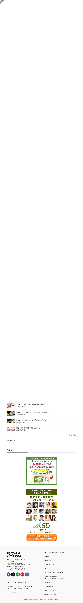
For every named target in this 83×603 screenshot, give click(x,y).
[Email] (18, 575)
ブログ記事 (48, 569)
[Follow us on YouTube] (22, 575)
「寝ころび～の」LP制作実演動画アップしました (32, 404)
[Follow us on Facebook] (9, 575)
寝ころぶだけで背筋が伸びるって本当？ (29, 428)
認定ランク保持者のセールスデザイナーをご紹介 (53, 578)
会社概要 (47, 583)
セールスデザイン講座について (54, 553)
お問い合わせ (48, 586)
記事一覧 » (72, 435)
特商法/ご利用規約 (50, 595)
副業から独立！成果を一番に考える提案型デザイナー (33, 420)
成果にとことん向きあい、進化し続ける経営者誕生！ (33, 412)
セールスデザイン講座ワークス (18, 583)
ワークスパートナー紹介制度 (53, 573)
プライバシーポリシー (51, 591)
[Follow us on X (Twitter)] (13, 575)
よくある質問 (12, 593)
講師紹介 (47, 557)
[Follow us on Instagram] (27, 575)
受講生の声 (48, 561)
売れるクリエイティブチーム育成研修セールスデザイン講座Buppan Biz (20, 587)
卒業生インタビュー (50, 565)
